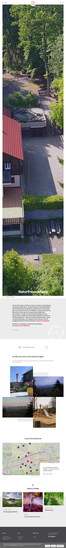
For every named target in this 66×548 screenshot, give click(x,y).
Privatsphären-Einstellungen (60, 546)
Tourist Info (19, 539)
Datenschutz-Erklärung (13, 545)
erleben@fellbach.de (5, 539)
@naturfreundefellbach (42, 321)
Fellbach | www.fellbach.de (52, 534)
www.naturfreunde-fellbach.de (21, 325)
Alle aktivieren (48, 546)
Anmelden (34, 536)
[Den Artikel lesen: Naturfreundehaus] (33, 150)
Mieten (19, 362)
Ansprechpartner (20, 536)
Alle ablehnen (53, 546)
